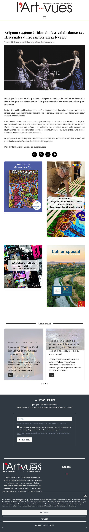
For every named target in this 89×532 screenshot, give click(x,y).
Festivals (30, 42)
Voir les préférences (44, 525)
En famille (23, 42)
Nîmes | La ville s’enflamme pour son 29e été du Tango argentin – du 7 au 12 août (23, 354)
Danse (16, 42)
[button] (85, 495)
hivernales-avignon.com (35, 147)
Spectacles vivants (47, 42)
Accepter (44, 512)
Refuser (44, 519)
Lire (10, 375)
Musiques (53, 342)
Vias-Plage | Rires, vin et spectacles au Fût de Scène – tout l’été (65, 354)
